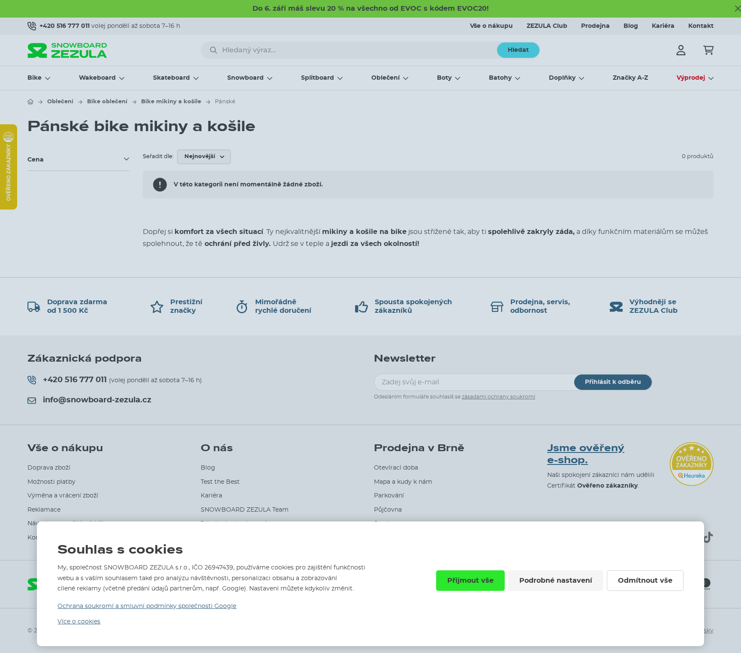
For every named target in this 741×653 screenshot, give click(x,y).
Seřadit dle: (158, 156)
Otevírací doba (396, 468)
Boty (444, 78)
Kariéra (663, 26)
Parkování (389, 496)
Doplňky (562, 78)
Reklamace (43, 510)
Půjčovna (388, 510)
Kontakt (701, 26)
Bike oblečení (107, 102)
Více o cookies (78, 622)
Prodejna (595, 26)
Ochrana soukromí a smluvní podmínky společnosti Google (146, 606)
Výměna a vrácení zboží (62, 496)
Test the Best (220, 482)
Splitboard (317, 78)
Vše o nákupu (491, 26)
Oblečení (385, 78)
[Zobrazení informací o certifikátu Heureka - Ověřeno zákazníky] (8, 207)
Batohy (500, 78)
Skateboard (171, 78)
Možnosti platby (51, 482)
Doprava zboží (48, 468)
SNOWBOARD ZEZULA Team (245, 510)
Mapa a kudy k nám (403, 482)
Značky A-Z (630, 78)
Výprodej (691, 78)
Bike (34, 78)
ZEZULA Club (547, 26)
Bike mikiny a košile (171, 102)
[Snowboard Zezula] (67, 50)
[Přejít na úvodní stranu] (30, 101)
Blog (631, 26)
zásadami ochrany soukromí (498, 396)
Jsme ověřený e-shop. (585, 454)
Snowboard (245, 78)
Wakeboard (97, 78)
